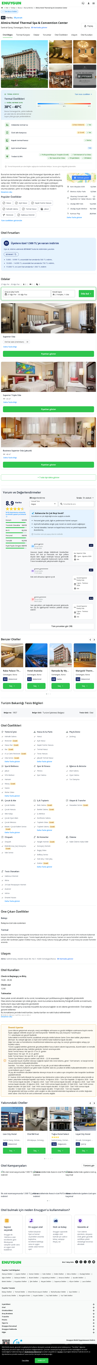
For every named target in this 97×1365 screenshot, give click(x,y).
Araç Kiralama (7, 1313)
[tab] (7, 35)
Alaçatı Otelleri (46, 1281)
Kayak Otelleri (38, 1295)
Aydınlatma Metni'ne (33, 1352)
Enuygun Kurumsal (9, 1326)
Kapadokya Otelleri (48, 1278)
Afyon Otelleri (74, 1281)
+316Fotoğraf (86, 76)
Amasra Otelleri (64, 1278)
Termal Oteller (20, 1292)
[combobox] (28, 294)
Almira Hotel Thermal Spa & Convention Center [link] (51, 8)
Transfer (5, 1317)
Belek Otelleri (6, 1281)
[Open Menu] (93, 3)
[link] (2, 8)
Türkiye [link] (13, 8)
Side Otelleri (46, 1274)
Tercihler (25, 1360)
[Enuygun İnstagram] (80, 1262)
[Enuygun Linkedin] (89, 1262)
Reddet (60, 1352)
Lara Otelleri (86, 1281)
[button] (48, 64)
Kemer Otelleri (34, 1274)
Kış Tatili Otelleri (52, 1295)
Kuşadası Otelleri (21, 1281)
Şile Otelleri (34, 1281)
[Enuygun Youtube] (93, 1262)
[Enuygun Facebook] (76, 1262)
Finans (4, 1320)
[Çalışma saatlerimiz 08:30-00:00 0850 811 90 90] (83, 2)
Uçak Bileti (6, 1304)
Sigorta (5, 1323)
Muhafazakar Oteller (58, 1292)
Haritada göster (83, 178)
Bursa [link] (20, 8)
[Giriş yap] (89, 3)
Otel (3, 1307)
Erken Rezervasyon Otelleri (38, 1292)
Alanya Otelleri (7, 1274)
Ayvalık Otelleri (78, 1278)
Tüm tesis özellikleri (82, 94)
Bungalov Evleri (24, 1295)
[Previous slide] (5, 318)
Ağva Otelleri (6, 1278)
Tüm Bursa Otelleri (10, 11)
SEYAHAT (10, 254)
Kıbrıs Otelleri (71, 1274)
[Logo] (11, 3)
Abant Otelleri (34, 1278)
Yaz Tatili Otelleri (67, 1295)
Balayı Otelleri (7, 1292)
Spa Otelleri (73, 1292)
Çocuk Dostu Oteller (9, 1295)
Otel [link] (6, 8)
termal (13, 174)
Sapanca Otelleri (60, 1281)
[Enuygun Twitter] (85, 1262)
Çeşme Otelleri (20, 1274)
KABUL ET (41, 1360)
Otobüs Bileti (7, 1310)
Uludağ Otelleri (84, 1274)
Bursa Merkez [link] (28, 8)
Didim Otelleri (59, 1274)
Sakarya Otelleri (20, 1278)
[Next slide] (92, 318)
